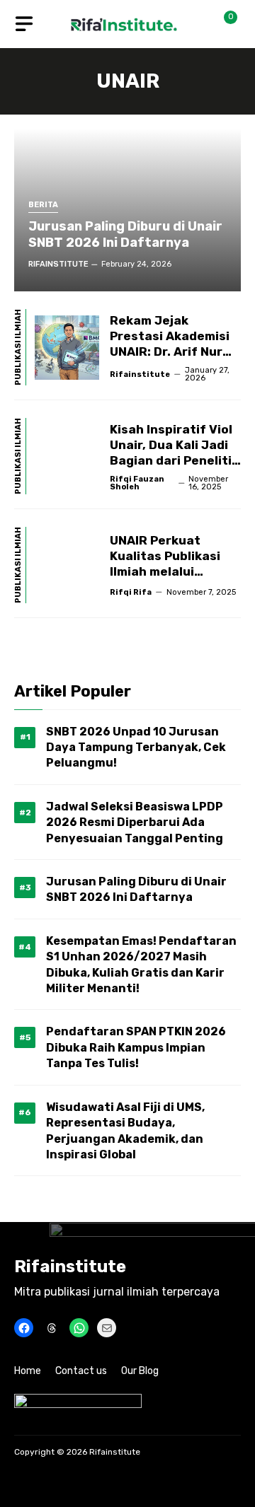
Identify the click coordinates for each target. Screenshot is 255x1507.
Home (27, 1371)
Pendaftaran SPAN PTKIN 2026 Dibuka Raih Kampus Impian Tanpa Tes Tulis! (136, 1047)
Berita (43, 205)
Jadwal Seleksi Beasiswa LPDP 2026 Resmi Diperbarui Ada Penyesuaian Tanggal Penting (134, 822)
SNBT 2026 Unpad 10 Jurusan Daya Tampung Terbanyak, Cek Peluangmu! (136, 747)
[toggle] (24, 24)
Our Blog (140, 1371)
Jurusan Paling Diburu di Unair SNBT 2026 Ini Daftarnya (125, 234)
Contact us (81, 1371)
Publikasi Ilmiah (18, 347)
